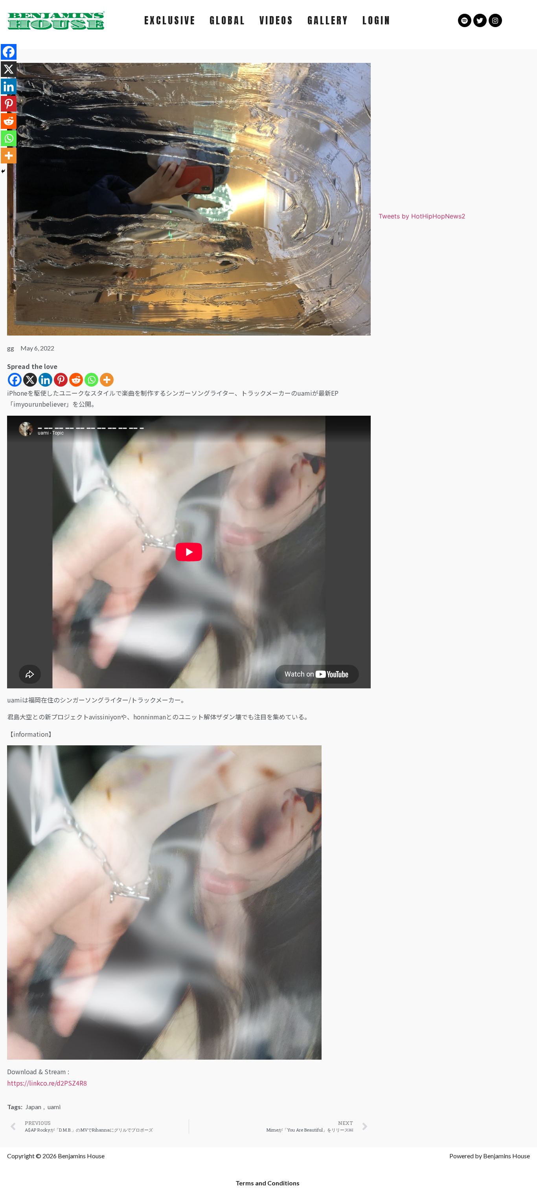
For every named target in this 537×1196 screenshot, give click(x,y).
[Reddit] (76, 380)
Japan (33, 1106)
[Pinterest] (61, 380)
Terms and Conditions (267, 1183)
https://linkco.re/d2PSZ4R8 (47, 1083)
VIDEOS (276, 20)
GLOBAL (228, 20)
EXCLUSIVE (170, 20)
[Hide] (3, 171)
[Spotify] (464, 20)
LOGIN (376, 20)
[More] (107, 380)
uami (54, 1106)
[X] (30, 380)
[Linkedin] (45, 380)
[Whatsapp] (91, 380)
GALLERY (328, 20)
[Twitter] (480, 20)
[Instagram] (495, 20)
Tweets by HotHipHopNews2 (422, 216)
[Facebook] (15, 380)
